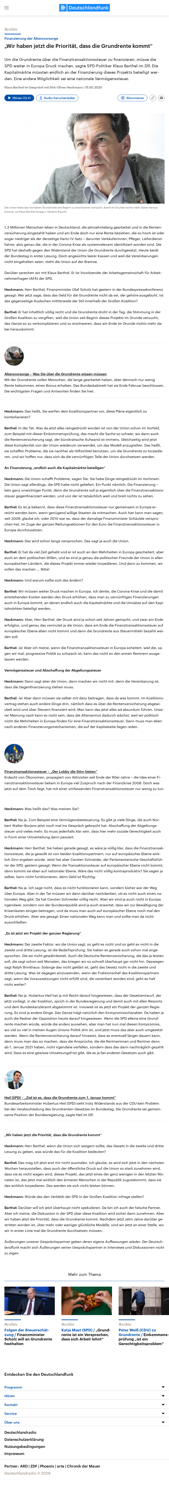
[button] (6, 8)
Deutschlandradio (20, 1432)
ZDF (34, 1466)
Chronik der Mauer (83, 1466)
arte (61, 1466)
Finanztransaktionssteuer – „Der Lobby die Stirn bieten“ (50, 771)
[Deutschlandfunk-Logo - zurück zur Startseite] (84, 7)
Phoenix (48, 1466)
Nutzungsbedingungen (24, 1446)
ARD (24, 1466)
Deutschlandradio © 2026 (27, 1473)
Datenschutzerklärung (24, 1439)
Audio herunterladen (59, 98)
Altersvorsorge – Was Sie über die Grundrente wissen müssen (55, 374)
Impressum (14, 1453)
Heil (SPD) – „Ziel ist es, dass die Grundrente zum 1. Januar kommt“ (60, 1097)
